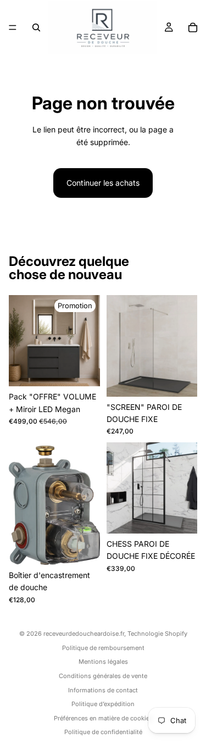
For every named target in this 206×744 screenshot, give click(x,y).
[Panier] (193, 27)
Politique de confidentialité (103, 732)
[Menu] (12, 27)
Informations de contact (103, 690)
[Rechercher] (36, 27)
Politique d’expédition (103, 704)
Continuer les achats (103, 182)
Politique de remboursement (103, 648)
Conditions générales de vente (103, 676)
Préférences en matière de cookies (103, 718)
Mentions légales (103, 661)
